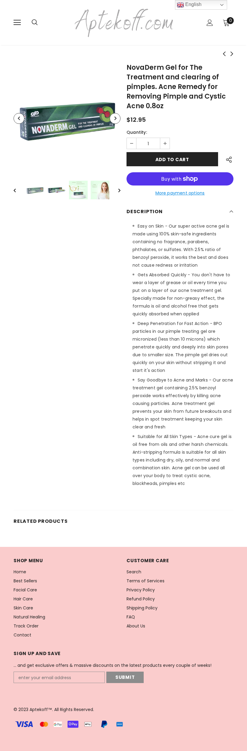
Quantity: (137, 132)
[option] (67, 118)
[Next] (115, 118)
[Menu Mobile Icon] (17, 22)
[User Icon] (210, 23)
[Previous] (19, 118)
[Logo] (124, 22)
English (193, 4)
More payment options (180, 193)
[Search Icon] (41, 23)
